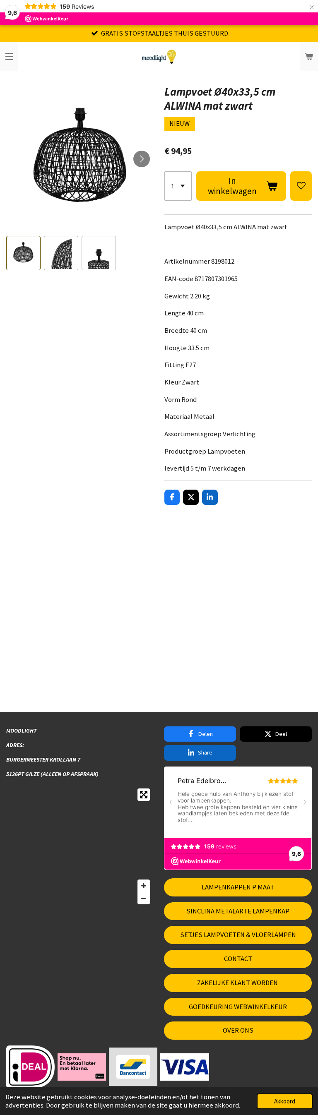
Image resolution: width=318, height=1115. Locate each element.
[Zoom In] (143, 886)
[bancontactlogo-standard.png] (133, 1067)
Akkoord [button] (284, 1101)
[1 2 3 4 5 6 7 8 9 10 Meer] (178, 186)
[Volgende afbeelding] (141, 159)
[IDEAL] (30, 1067)
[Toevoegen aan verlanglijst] (301, 186)
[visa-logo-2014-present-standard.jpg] (184, 1067)
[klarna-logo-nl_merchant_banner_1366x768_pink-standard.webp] (82, 1067)
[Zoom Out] (143, 898)
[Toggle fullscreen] (143, 794)
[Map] (80, 846)
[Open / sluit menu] (9, 56)
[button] (23, 253)
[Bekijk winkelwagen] (309, 56)
